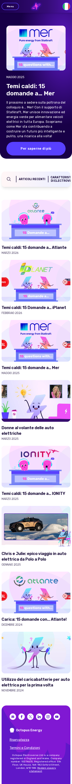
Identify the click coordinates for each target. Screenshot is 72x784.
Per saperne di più (36, 148)
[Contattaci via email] (13, 716)
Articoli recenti (32, 179)
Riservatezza (19, 740)
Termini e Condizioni (25, 748)
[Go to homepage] (36, 6)
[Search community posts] (9, 179)
